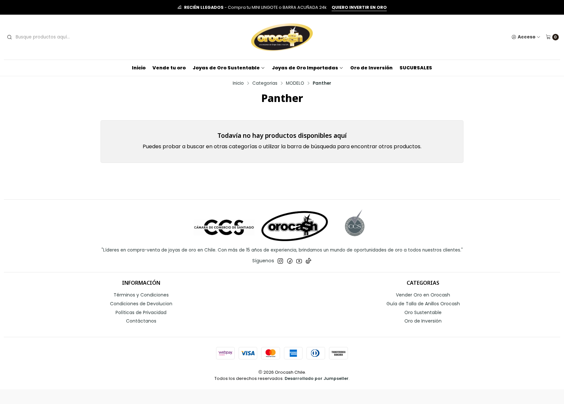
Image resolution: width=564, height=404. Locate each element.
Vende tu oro (169, 68)
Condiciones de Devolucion (141, 303)
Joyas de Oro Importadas (305, 68)
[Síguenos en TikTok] (308, 261)
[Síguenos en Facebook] (290, 261)
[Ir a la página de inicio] (282, 37)
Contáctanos (141, 321)
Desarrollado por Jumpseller (317, 378)
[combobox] (55, 37)
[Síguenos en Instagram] (280, 261)
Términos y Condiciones (141, 295)
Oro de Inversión (371, 68)
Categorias (264, 83)
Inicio (139, 68)
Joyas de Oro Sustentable (226, 68)
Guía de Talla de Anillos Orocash (423, 303)
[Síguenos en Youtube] (299, 261)
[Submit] (9, 37)
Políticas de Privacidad (141, 312)
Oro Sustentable (423, 312)
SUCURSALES (416, 68)
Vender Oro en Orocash (423, 295)
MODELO (295, 83)
